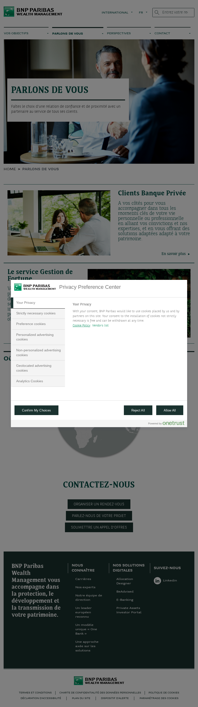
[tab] (38, 302)
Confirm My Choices (36, 410)
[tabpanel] (127, 316)
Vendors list (100, 325)
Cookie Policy (81, 325)
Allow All (170, 410)
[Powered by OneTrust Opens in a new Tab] (166, 424)
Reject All (138, 410)
